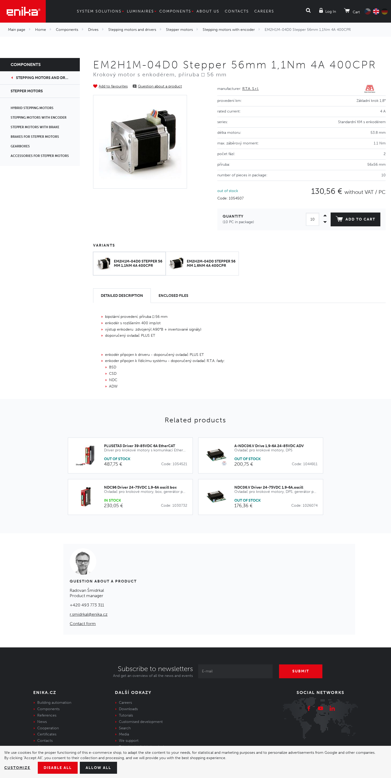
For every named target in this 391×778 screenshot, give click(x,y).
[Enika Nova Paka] (23, 11)
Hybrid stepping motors (32, 108)
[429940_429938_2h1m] (140, 142)
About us (208, 11)
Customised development (141, 721)
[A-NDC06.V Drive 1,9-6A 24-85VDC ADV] (219, 455)
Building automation (54, 702)
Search (125, 728)
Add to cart (360, 219)
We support (129, 740)
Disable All (58, 767)
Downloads (128, 709)
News (42, 721)
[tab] (122, 295)
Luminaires (140, 11)
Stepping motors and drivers (132, 29)
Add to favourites (113, 86)
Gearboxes (20, 146)
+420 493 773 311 (87, 605)
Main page (16, 29)
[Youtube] (320, 709)
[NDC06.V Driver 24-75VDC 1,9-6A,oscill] (219, 497)
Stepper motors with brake (35, 127)
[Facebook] (308, 709)
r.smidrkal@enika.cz (88, 614)
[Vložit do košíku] (186, 456)
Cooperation (48, 728)
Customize (17, 767)
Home (40, 29)
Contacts (237, 11)
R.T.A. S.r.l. (250, 88)
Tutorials (126, 715)
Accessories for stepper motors (40, 156)
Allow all (98, 767)
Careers (264, 11)
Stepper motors (179, 29)
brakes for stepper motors (35, 137)
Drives (93, 29)
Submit (300, 671)
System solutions (99, 11)
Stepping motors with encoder (229, 29)
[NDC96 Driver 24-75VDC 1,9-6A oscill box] (88, 497)
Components (175, 11)
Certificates (46, 734)
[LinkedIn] (332, 709)
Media (124, 734)
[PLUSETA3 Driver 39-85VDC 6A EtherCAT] (88, 455)
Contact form (83, 623)
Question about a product (160, 86)
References (46, 715)
